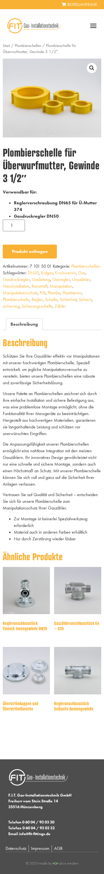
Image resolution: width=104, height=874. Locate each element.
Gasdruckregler (16, 279)
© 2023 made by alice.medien (52, 863)
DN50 (33, 273)
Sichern (85, 299)
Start (6, 45)
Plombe (54, 293)
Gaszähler (81, 279)
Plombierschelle (16, 299)
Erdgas (47, 273)
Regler (37, 299)
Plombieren (72, 293)
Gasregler (61, 279)
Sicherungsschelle (37, 306)
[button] (93, 26)
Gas (81, 273)
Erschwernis (65, 273)
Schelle (51, 299)
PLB (42, 293)
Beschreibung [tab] (24, 324)
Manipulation (61, 286)
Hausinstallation (16, 286)
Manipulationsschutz (20, 293)
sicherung (11, 306)
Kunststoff (39, 286)
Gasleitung (41, 279)
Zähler (60, 306)
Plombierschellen (28, 45)
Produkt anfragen (30, 251)
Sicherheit (68, 299)
